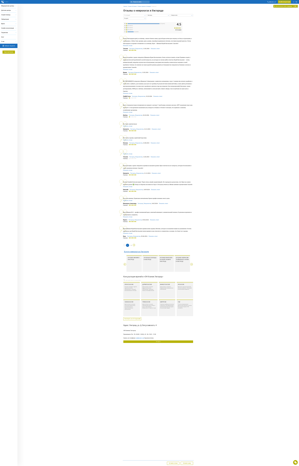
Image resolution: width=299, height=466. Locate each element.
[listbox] (134, 15)
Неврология (138, 48)
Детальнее (289, 6)
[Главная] (4, 2)
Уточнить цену (187, 463)
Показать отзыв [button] (127, 45)
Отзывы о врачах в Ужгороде (144, 6)
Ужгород (132, 48)
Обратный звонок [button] (8, 52)
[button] (140, 2)
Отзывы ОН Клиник (132, 6)
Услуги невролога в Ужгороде (136, 252)
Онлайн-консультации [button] (284, 1)
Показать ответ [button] (155, 48)
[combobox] (181, 15)
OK (295, 6)
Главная (125, 6)
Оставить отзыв (173, 463)
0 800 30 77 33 (140, 338)
